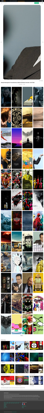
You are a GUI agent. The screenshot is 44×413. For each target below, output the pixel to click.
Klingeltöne (5, 405)
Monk (24, 84)
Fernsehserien (20, 84)
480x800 (18, 402)
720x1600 (16, 402)
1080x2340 (10, 402)
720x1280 (12, 402)
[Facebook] (23, 404)
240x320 (14, 402)
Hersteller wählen (23, 405)
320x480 (20, 402)
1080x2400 (7, 402)
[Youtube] (24, 404)
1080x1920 (5, 402)
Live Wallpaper (5, 406)
